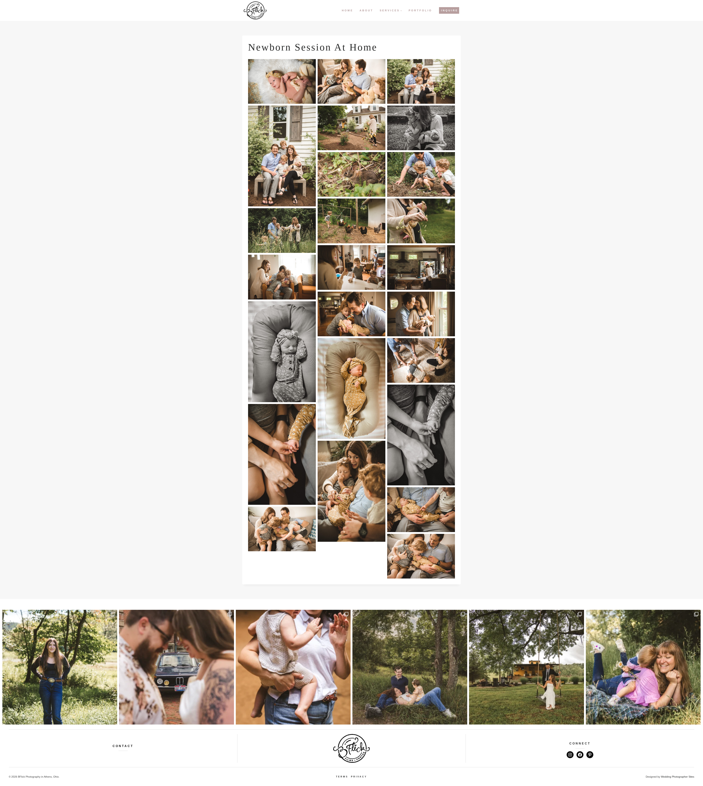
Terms (342, 776)
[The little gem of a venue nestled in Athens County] (526, 667)
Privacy (359, 776)
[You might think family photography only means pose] (409, 667)
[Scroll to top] (697, 771)
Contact (123, 746)
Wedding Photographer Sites (677, 776)
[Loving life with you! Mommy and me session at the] (643, 667)
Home (347, 10)
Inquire (449, 10)
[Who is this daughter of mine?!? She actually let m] (59, 667)
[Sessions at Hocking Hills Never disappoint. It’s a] (293, 667)
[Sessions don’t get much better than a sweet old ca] (176, 667)
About (366, 10)
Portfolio (420, 10)
